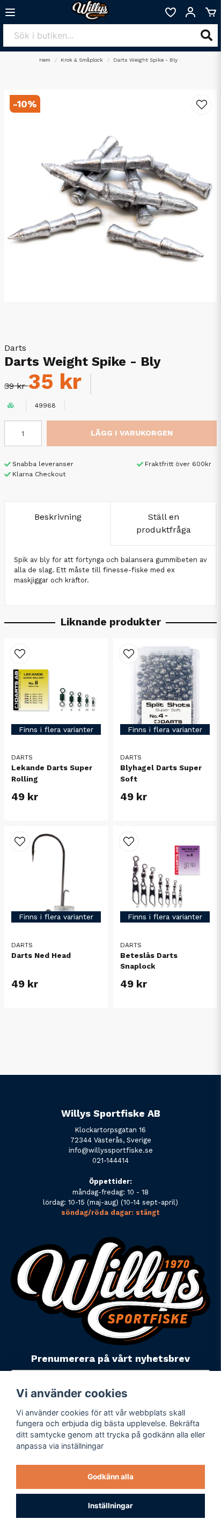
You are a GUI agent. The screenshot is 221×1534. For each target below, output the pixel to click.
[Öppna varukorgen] (211, 12)
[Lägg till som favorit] (170, 12)
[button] (201, 104)
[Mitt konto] (190, 12)
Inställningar (110, 1505)
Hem (44, 60)
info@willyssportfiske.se (111, 1150)
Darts (15, 348)
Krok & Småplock (82, 60)
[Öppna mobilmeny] (10, 12)
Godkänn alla (110, 1476)
